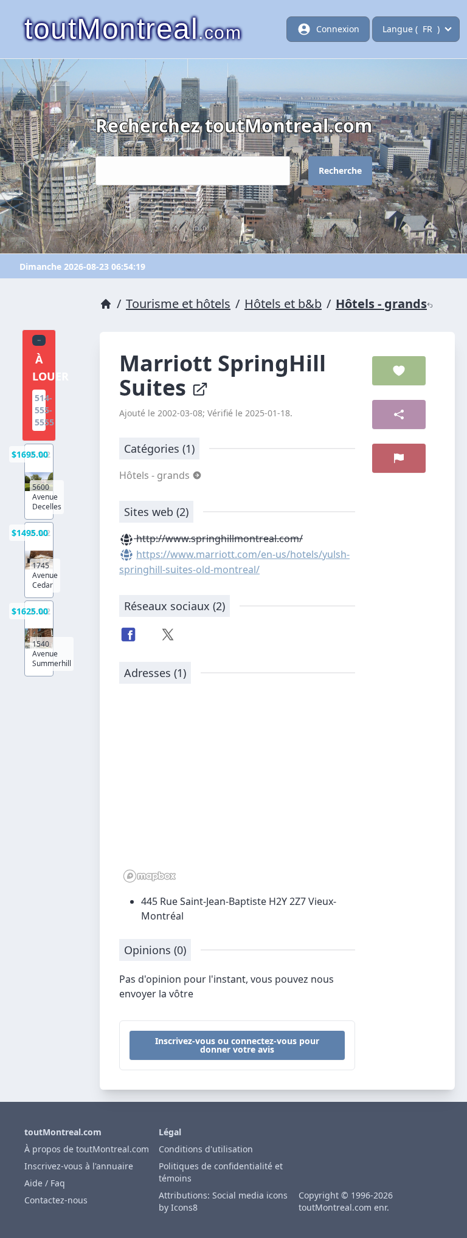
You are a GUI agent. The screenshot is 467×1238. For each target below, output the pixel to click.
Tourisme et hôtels (178, 303)
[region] (237, 789)
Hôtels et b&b (283, 303)
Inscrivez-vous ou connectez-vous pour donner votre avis (237, 1045)
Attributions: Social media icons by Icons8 (223, 1201)
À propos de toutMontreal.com (86, 1149)
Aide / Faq (44, 1183)
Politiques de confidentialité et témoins (221, 1172)
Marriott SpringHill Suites (222, 375)
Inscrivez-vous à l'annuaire (78, 1166)
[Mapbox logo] (149, 876)
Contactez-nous (56, 1200)
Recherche (340, 170)
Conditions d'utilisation (206, 1149)
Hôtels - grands (381, 303)
